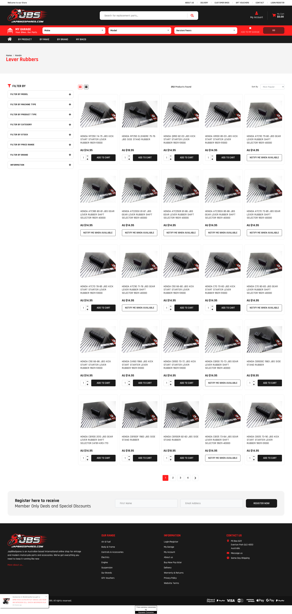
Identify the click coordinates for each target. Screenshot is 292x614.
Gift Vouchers (108, 578)
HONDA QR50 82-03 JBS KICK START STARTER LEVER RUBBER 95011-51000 (179, 139)
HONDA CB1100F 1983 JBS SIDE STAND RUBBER (138, 438)
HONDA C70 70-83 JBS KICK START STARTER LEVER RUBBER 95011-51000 (220, 290)
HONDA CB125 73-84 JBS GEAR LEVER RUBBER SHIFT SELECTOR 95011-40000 (221, 440)
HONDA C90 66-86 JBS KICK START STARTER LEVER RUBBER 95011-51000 (95, 365)
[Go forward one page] (195, 478)
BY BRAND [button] (62, 39)
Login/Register (277, 2)
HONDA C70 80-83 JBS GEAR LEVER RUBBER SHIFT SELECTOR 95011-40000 (262, 290)
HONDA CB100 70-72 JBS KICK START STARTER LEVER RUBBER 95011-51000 (179, 365)
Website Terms (171, 583)
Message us (237, 553)
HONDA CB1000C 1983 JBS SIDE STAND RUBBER (264, 363)
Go (273, 30)
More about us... (15, 565)
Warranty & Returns (174, 572)
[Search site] (193, 15)
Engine (104, 562)
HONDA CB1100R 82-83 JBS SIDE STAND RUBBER (180, 438)
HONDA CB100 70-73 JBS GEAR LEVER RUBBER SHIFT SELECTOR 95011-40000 (221, 365)
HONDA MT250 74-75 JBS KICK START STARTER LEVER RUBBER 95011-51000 (97, 139)
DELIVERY (204, 2)
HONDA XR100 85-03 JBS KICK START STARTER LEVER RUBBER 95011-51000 (221, 139)
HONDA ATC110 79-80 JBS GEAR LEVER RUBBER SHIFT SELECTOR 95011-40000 (264, 139)
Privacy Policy (170, 578)
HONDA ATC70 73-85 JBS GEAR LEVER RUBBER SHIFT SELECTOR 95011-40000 (263, 214)
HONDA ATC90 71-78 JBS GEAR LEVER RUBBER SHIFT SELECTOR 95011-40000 (138, 290)
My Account (256, 17)
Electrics (105, 557)
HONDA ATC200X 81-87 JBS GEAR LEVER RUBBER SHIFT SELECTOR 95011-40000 (137, 214)
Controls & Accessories (112, 552)
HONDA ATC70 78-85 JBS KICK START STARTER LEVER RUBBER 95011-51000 (96, 290)
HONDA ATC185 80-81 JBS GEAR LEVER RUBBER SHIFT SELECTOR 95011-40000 (97, 214)
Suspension (107, 567)
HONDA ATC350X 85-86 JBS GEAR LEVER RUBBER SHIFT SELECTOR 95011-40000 (220, 214)
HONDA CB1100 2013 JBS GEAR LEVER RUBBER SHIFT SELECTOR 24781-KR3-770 (96, 440)
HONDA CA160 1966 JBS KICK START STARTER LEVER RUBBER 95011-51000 (137, 365)
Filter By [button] (19, 86)
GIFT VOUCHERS (242, 2)
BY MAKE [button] (44, 39)
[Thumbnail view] (80, 87)
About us (168, 557)
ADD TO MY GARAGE (250, 32)
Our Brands (106, 572)
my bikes (81, 39)
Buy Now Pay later (173, 562)
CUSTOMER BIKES (222, 2)
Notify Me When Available (264, 157)
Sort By (255, 86)
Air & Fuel (106, 541)
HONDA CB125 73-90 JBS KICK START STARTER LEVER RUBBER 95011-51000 (263, 440)
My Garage (169, 547)
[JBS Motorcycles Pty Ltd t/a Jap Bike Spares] (28, 15)
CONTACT (260, 2)
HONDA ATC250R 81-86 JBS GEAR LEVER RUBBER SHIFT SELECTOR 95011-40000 (178, 214)
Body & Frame (108, 547)
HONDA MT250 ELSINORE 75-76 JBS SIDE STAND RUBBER (138, 137)
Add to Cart (103, 157)
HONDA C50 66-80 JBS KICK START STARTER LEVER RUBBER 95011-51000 (178, 290)
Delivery (167, 567)
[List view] (86, 87)
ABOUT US (189, 2)
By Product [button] (25, 39)
